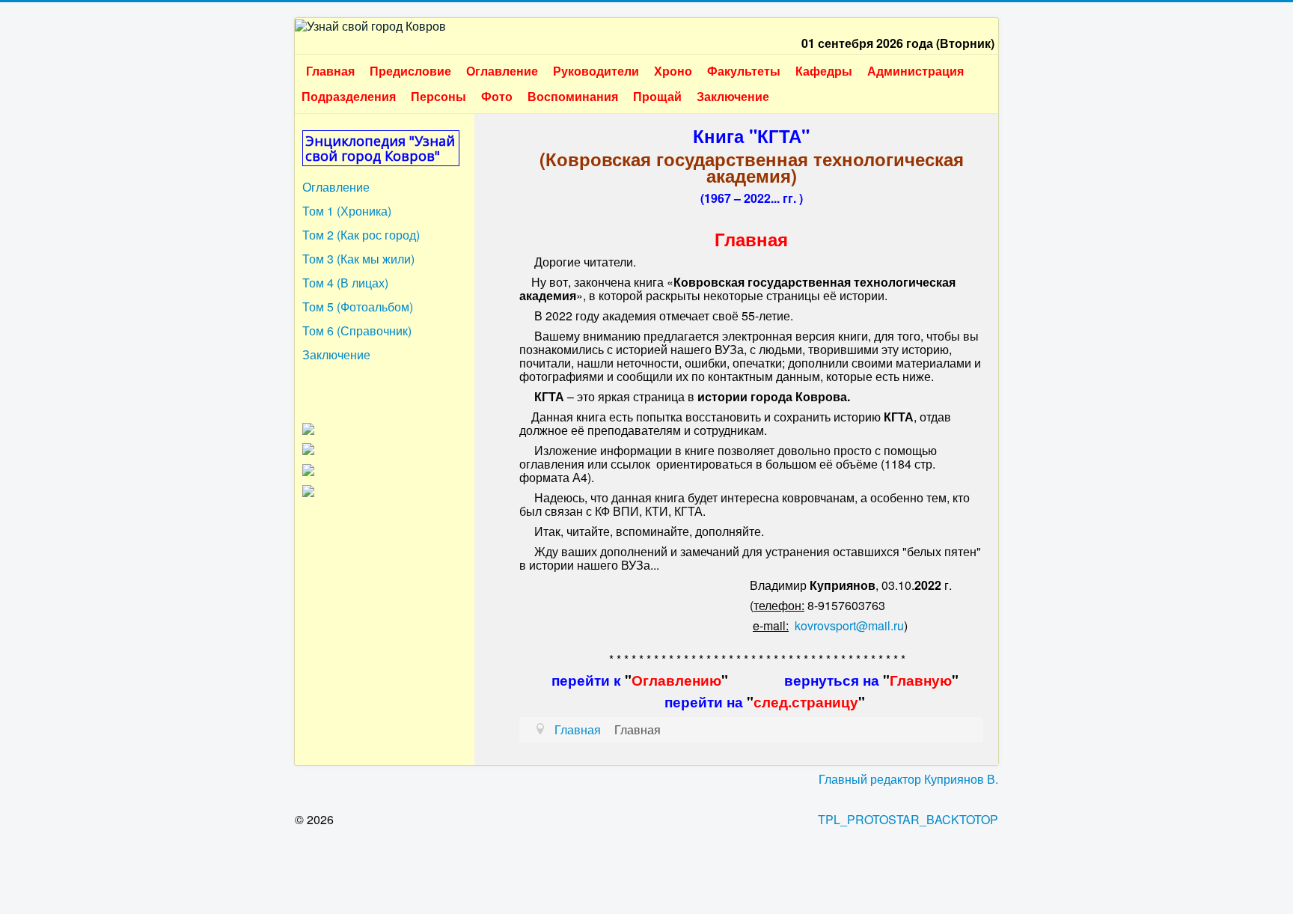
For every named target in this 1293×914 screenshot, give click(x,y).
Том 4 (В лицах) (345, 282)
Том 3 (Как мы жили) (358, 258)
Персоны (438, 96)
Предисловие (410, 70)
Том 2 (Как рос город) (361, 234)
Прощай (657, 96)
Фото (497, 96)
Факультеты (743, 70)
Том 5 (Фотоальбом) (357, 306)
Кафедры (823, 70)
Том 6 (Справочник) (357, 330)
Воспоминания (573, 96)
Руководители (596, 70)
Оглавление (502, 70)
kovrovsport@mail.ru (849, 625)
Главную (921, 680)
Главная (330, 70)
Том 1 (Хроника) (346, 210)
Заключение (733, 96)
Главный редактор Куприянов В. (908, 778)
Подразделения (349, 96)
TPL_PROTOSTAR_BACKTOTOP (908, 819)
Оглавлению (676, 680)
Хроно (673, 70)
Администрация (915, 70)
